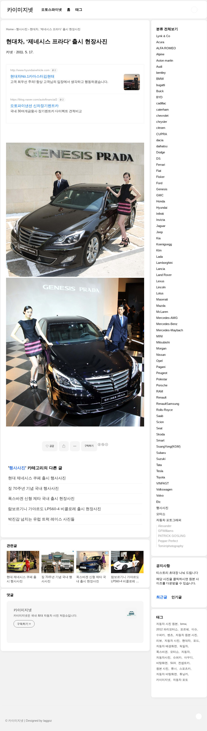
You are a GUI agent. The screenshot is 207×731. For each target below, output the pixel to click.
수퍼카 (160, 635)
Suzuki (160, 459)
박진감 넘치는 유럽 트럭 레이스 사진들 (41, 519)
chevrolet (162, 115)
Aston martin (164, 60)
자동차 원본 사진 (186, 635)
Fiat (158, 170)
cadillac (161, 103)
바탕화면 (162, 663)
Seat (159, 428)
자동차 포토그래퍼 (168, 520)
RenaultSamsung (167, 403)
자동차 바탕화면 (166, 674)
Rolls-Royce (164, 409)
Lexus (160, 281)
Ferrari (160, 164)
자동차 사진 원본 (167, 623)
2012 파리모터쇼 (167, 629)
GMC (160, 195)
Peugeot (161, 373)
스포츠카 (185, 668)
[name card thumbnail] (131, 613)
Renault (161, 397)
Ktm (159, 250)
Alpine (160, 54)
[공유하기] (64, 446)
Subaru (161, 452)
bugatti (160, 85)
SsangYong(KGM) (168, 446)
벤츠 (170, 635)
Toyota (160, 477)
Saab (159, 416)
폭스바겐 (162, 651)
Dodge (160, 152)
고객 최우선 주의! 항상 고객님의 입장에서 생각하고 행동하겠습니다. (59, 81)
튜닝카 (184, 674)
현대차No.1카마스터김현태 (32, 76)
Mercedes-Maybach (169, 330)
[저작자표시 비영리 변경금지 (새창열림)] (102, 444)
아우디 (188, 657)
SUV (173, 663)
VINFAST (162, 483)
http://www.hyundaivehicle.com (30, 70)
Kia (158, 238)
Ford (159, 183)
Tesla (159, 471)
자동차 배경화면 (166, 646)
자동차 (185, 651)
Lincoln (161, 287)
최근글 (161, 597)
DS (158, 158)
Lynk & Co (163, 36)
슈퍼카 (177, 657)
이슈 (194, 629)
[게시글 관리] (75, 446)
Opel (159, 360)
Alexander (164, 526)
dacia (159, 140)
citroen (160, 127)
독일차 (184, 646)
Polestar (161, 379)
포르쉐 (184, 629)
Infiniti (160, 213)
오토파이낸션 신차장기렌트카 (34, 106)
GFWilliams (165, 530)
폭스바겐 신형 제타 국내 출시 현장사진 (41, 498)
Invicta (160, 219)
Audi (159, 66)
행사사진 (17, 468)
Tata (159, 465)
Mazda (160, 305)
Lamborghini (164, 262)
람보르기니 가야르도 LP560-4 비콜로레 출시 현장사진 (54, 509)
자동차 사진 (172, 640)
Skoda (160, 434)
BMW (160, 78)
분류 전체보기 (167, 29)
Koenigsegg (164, 244)
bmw (183, 623)
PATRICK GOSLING (172, 536)
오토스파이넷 (51, 10)
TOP (198, 716)
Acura (160, 42)
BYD (159, 97)
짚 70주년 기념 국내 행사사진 (33, 488)
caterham (162, 109)
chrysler (161, 121)
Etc (158, 501)
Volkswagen (164, 489)
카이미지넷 (20, 10)
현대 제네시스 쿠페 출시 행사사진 (37, 478)
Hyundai (161, 207)
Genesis (161, 189)
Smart (160, 440)
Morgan (161, 348)
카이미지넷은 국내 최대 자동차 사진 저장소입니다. (45, 615)
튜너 (174, 668)
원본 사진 (162, 668)
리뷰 (159, 640)
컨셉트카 (184, 663)
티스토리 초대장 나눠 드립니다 (177, 572)
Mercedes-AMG (167, 318)
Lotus (160, 293)
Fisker (160, 176)
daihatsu (161, 146)
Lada (159, 256)
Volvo (160, 495)
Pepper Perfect (168, 541)
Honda (160, 201)
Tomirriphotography (170, 546)
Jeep (159, 232)
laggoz (47, 720)
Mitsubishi (163, 342)
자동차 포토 (180, 679)
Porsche (161, 385)
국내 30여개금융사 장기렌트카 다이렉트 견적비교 (46, 111)
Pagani (160, 367)
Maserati (162, 299)
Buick (160, 91)
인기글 (176, 597)
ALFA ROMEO (166, 48)
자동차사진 (163, 657)
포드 (196, 640)
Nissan (161, 354)
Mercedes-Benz (166, 324)
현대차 (186, 640)
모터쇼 (160, 514)
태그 (78, 10)
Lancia (160, 268)
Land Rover (164, 275)
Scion (160, 422)
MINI (159, 336)
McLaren (162, 311)
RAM (159, 391)
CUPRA (161, 134)
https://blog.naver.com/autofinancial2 (33, 99)
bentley (161, 72)
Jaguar (160, 226)
